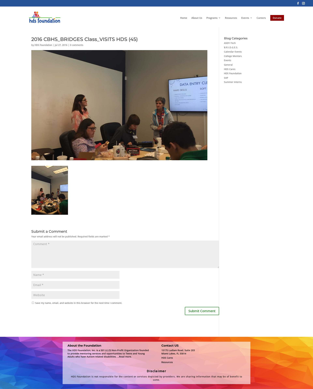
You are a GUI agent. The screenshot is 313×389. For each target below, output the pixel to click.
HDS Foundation (43, 45)
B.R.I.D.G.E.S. (231, 47)
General (228, 64)
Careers (261, 18)
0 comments (76, 45)
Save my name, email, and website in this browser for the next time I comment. (78, 302)
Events (245, 18)
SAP (226, 77)
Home (183, 18)
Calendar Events (233, 51)
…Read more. (124, 356)
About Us (196, 18)
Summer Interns (233, 82)
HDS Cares (229, 69)
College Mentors (233, 56)
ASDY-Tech (230, 43)
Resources (231, 18)
